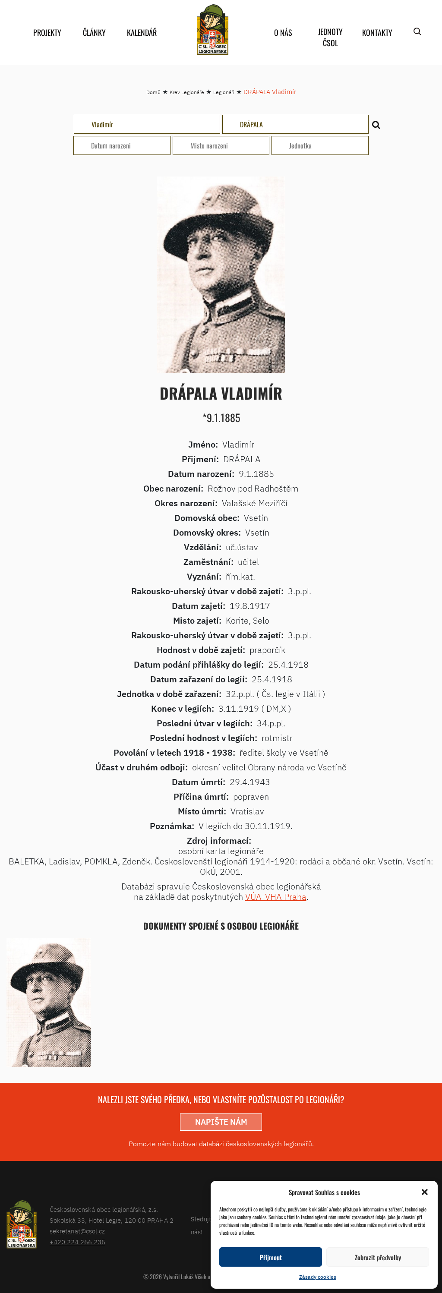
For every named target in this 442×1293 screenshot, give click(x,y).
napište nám (221, 1122)
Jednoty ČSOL (330, 37)
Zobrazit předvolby (378, 1257)
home (212, 29)
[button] (424, 1192)
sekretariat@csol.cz (77, 1231)
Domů (153, 92)
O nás (283, 32)
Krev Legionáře (187, 92)
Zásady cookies (317, 1277)
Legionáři (223, 92)
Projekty (47, 32)
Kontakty (377, 32)
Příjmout (271, 1257)
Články (94, 32)
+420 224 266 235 (77, 1242)
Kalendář (142, 32)
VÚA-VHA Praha (275, 896)
